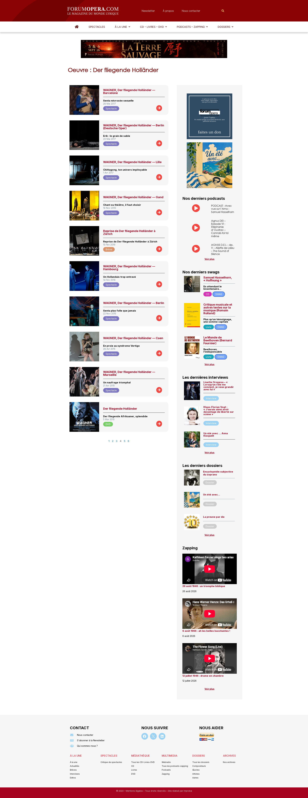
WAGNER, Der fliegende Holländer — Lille (132, 162)
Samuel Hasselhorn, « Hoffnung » (217, 279)
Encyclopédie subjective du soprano (218, 473)
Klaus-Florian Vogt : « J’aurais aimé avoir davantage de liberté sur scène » (218, 410)
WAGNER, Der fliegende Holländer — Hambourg (129, 268)
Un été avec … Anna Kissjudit (215, 434)
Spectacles (97, 26)
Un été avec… (211, 494)
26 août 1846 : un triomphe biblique (203, 586)
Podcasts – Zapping (191, 26)
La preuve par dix (213, 516)
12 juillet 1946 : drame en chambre (203, 675)
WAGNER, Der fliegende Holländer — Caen (133, 338)
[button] (122, 26)
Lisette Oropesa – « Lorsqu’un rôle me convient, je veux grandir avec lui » (218, 386)
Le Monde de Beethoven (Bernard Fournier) (217, 340)
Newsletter (148, 10)
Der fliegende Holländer (120, 408)
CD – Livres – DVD (152, 26)
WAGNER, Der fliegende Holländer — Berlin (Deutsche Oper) (133, 127)
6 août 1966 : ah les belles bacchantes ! (206, 630)
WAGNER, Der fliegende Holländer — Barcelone (129, 91)
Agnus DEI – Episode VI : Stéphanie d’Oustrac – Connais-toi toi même (219, 228)
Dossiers (224, 26)
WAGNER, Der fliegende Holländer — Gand (133, 197)
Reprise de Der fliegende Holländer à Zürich (129, 232)
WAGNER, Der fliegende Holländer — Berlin (133, 303)
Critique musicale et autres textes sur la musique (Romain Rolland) (217, 309)
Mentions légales (134, 791)
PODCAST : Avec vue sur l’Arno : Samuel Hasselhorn (222, 208)
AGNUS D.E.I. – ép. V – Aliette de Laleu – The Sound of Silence (222, 249)
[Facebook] (144, 736)
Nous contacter (191, 10)
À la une (121, 26)
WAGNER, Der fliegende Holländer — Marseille (129, 373)
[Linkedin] (162, 736)
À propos (168, 10)
